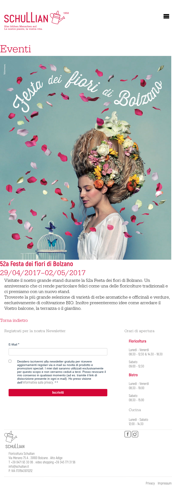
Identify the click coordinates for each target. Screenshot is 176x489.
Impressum (165, 483)
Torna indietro (14, 320)
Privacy (150, 483)
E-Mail (13, 344)
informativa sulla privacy (38, 382)
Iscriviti (58, 392)
